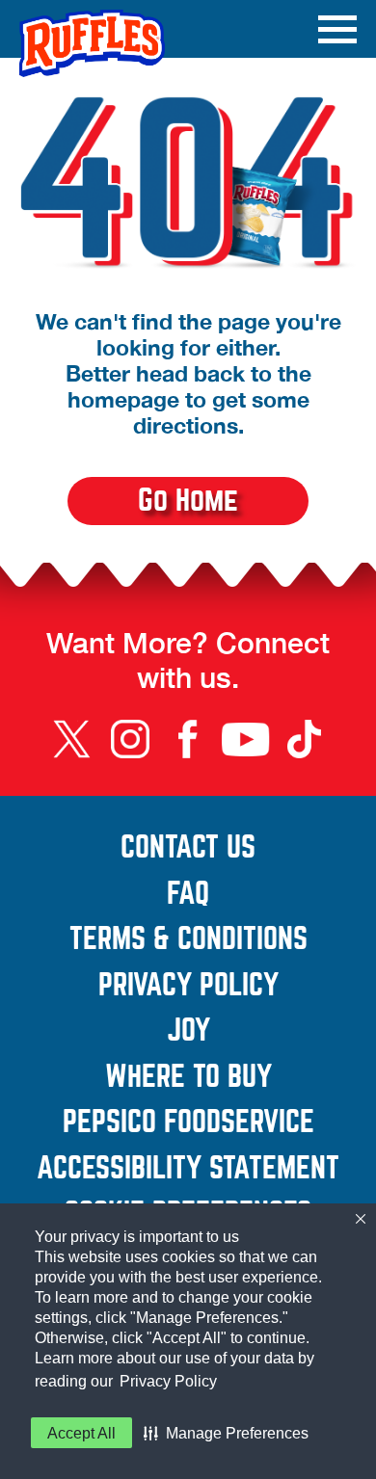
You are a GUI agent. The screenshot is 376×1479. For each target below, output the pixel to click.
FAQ (188, 894)
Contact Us (239, 847)
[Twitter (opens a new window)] (72, 739)
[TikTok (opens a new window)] (304, 739)
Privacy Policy (168, 1381)
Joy (254, 1031)
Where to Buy (188, 1077)
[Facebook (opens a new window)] (188, 739)
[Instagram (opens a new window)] (130, 739)
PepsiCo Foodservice (210, 1122)
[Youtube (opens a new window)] (246, 739)
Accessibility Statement (197, 1168)
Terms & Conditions (213, 939)
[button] (226, 1432)
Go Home (188, 500)
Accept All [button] (81, 1433)
